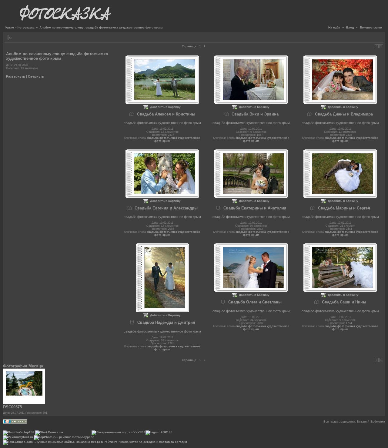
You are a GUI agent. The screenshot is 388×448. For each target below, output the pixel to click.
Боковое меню (371, 27)
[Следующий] (376, 46)
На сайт (334, 27)
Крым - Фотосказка (20, 27)
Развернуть (15, 76)
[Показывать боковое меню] (10, 37)
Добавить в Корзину (165, 107)
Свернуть (36, 76)
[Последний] (381, 46)
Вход (350, 27)
